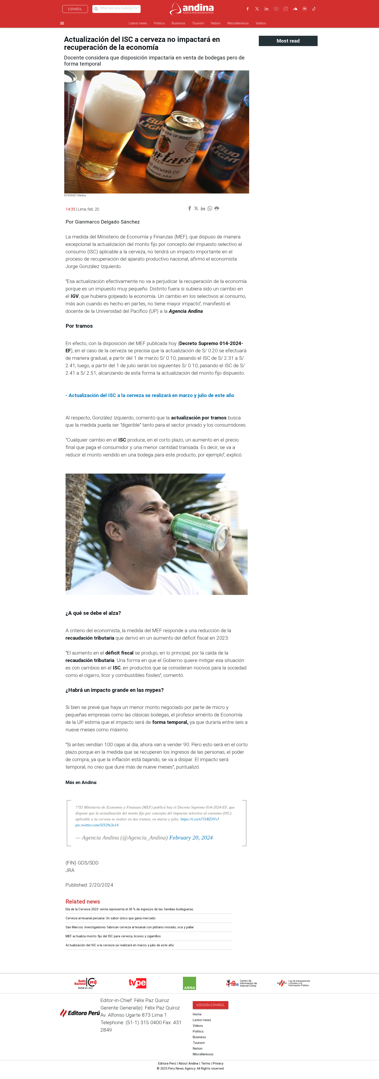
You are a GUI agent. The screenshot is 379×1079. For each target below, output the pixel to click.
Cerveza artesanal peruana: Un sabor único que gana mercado (111, 918)
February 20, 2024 (191, 837)
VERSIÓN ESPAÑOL (210, 1005)
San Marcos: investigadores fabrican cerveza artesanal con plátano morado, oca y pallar (130, 927)
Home (197, 1014)
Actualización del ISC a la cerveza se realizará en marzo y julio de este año (120, 945)
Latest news (138, 23)
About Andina (188, 1063)
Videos (261, 23)
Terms (205, 1063)
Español (75, 9)
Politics (159, 23)
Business (178, 23)
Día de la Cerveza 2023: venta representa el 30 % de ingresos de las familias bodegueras (129, 909)
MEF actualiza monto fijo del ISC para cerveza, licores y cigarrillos (113, 936)
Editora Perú (167, 1063)
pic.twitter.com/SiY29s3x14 (96, 825)
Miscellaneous (238, 23)
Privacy (218, 1063)
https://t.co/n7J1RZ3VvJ (200, 819)
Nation (215, 23)
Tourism (198, 23)
